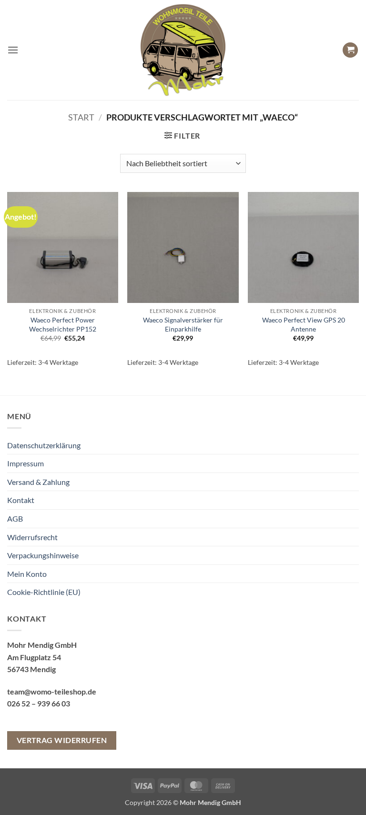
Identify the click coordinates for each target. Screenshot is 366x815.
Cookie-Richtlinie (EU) (44, 591)
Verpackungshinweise (43, 555)
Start (81, 117)
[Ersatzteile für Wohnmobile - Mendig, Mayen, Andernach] (183, 50)
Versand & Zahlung (38, 481)
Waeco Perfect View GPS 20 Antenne (303, 324)
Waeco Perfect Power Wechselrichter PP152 (62, 324)
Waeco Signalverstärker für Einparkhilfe (183, 324)
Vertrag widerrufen (62, 740)
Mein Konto (27, 573)
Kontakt (20, 499)
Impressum (25, 463)
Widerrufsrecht (32, 537)
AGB (15, 518)
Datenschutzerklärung (44, 445)
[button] (13, 49)
